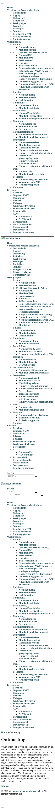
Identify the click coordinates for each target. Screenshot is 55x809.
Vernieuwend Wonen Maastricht (25, 791)
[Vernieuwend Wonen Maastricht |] (11, 238)
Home (4, 732)
